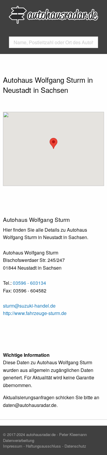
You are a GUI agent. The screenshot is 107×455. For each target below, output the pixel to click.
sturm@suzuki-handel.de (29, 305)
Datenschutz (75, 446)
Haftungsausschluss (43, 446)
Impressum (12, 446)
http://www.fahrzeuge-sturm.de (35, 313)
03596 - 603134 (29, 282)
